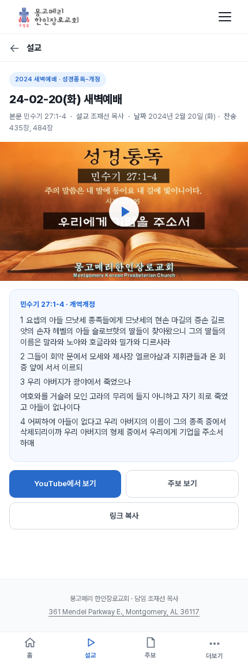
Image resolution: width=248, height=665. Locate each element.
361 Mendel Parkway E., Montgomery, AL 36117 (124, 612)
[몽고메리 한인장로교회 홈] (49, 16)
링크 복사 (124, 515)
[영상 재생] (124, 212)
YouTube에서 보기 (65, 483)
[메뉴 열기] (224, 16)
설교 (25, 48)
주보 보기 (182, 483)
